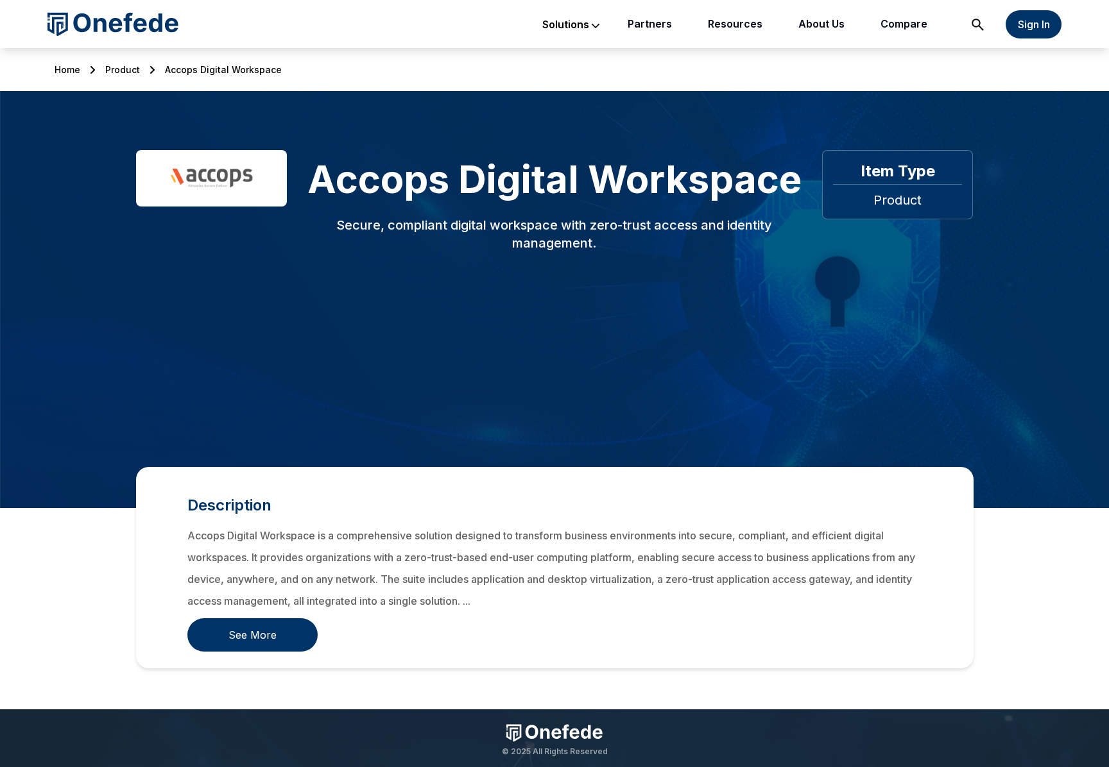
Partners (650, 23)
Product (122, 69)
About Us (821, 23)
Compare (904, 23)
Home (67, 69)
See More (252, 634)
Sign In (1034, 24)
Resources (735, 23)
